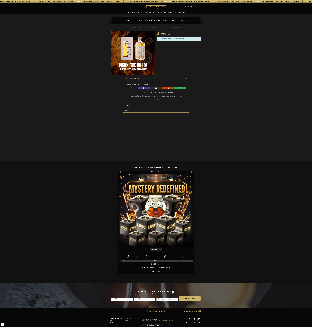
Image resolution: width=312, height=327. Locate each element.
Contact (112, 320)
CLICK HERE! (64, 1)
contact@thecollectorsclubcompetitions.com (159, 320)
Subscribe (190, 298)
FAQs (126, 110)
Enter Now (156, 271)
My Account (128, 318)
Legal (111, 322)
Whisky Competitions (116, 318)
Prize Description (132, 78)
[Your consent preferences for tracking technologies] (2, 324)
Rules (127, 106)
